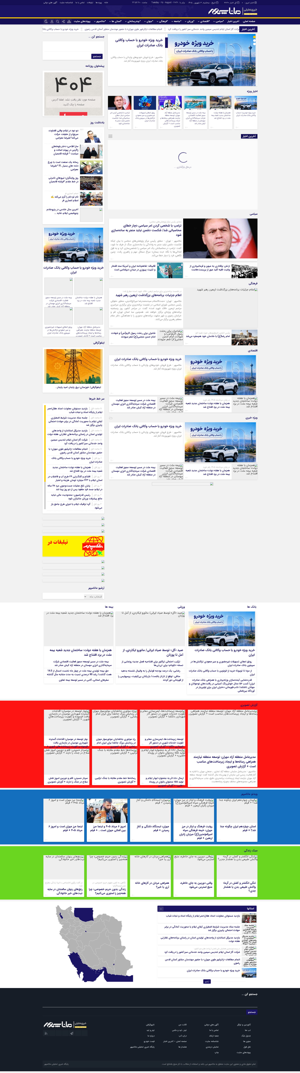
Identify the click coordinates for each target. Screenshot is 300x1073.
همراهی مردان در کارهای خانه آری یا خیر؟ (152, 885)
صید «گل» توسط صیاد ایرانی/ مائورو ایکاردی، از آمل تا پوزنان (153, 652)
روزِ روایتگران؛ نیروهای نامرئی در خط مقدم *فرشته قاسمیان (63, 179)
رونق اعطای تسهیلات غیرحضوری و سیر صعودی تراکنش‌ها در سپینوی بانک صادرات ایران (145, 116)
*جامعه (177, 21)
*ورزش (190, 21)
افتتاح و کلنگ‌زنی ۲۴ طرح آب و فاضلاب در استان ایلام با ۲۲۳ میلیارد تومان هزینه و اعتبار (75, 478)
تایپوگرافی (150, 1024)
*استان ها (117, 21)
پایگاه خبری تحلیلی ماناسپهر (142, 1047)
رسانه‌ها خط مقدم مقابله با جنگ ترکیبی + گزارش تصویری (115, 780)
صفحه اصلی (249, 21)
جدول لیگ (246, 1035)
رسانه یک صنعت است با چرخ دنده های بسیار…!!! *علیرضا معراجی (63, 165)
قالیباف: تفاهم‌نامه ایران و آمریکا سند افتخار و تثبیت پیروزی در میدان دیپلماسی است (133, 268)
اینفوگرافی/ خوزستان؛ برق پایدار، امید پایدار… (78, 387)
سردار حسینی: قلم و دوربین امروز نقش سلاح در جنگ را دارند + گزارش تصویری (68, 780)
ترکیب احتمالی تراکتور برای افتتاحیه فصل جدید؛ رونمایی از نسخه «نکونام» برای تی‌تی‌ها (152, 663)
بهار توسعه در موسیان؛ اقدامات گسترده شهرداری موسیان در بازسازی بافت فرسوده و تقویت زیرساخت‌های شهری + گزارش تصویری (67, 744)
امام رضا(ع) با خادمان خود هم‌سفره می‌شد (208, 336)
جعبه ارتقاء (214, 1035)
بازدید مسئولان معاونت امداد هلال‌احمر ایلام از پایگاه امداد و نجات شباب (75, 410)
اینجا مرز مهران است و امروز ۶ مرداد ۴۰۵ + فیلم (65, 828)
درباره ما (151, 1035)
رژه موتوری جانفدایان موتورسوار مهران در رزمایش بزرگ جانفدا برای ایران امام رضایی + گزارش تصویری (116, 742)
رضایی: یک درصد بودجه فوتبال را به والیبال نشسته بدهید (150, 671)
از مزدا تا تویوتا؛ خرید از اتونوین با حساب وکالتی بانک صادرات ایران (222, 672)
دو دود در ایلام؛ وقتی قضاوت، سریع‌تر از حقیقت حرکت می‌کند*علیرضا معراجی (63, 134)
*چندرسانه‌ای (134, 21)
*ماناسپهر (101, 21)
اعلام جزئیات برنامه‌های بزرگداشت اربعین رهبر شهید (148, 295)
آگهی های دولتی (50, 2)
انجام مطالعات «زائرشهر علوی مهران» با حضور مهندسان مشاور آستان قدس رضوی (164, 29)
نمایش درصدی (212, 1047)
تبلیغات (90, 2)
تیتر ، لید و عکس (179, 1030)
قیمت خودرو (149, 1041)
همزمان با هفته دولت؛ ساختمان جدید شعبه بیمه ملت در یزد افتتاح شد (138, 49)
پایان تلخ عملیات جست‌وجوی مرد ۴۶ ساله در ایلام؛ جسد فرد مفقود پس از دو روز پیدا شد (74, 487)
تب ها (248, 1030)
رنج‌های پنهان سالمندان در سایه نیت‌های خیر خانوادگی (64, 891)
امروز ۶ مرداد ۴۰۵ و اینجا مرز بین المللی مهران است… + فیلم (108, 828)
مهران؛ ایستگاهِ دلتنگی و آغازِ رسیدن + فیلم (153, 828)
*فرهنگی (163, 21)
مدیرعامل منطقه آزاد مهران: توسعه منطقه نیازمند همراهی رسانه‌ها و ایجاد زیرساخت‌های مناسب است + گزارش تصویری (170, 119)
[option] (182, 60)
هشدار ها (182, 1047)
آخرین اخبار (233, 21)
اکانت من (182, 1024)
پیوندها (99, 2)
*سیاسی (220, 21)
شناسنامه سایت (66, 2)
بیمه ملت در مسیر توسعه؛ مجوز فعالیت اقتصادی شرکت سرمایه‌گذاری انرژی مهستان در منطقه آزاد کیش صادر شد (195, 118)
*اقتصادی (205, 21)
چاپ (217, 1052)
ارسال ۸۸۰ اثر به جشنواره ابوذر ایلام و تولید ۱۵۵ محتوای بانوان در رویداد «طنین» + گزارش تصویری (165, 781)
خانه (106, 2)
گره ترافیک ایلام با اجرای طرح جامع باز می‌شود (76, 506)
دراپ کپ (183, 1035)
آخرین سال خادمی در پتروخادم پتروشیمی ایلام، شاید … (62, 211)
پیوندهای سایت (82, 21)
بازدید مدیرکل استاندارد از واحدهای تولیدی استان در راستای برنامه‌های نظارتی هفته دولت (74, 432)
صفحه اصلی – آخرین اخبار (175, 1041)
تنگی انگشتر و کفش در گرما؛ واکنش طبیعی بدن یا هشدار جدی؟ (239, 887)
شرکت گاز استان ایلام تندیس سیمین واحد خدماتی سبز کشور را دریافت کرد (76, 441)
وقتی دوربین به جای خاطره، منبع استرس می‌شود (196, 885)
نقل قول (247, 1047)
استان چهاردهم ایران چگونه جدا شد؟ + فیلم (238, 828)
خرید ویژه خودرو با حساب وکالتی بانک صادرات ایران (94, 29)
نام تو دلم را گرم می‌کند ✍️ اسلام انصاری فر (64, 198)
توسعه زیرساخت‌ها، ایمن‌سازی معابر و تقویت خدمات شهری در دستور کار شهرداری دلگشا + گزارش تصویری (164, 742)
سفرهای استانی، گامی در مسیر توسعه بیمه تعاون (84, 680)
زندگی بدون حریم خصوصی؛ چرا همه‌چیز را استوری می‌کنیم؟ (107, 891)
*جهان (150, 21)
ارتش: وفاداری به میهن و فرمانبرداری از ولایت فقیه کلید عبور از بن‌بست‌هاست (210, 268)
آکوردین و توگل (244, 1024)
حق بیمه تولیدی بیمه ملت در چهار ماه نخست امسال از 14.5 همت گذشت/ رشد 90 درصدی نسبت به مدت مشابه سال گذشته (79, 672)
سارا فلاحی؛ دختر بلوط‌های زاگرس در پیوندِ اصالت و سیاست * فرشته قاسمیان (65, 150)
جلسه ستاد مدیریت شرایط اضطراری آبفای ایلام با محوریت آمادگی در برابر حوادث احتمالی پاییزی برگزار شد (75, 421)
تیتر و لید (151, 1030)
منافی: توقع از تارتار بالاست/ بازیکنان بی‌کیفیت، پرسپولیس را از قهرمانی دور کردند (150, 678)
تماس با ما (80, 2)
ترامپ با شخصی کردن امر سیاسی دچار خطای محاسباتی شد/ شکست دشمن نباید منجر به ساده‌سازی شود (120, 118)
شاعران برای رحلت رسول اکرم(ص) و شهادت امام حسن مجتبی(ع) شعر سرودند (133, 335)
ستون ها (247, 1041)
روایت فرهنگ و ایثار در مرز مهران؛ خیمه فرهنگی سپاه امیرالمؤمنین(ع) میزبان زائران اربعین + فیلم (195, 832)
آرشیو (207, 981)
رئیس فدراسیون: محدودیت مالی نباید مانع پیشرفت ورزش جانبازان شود (76, 497)
